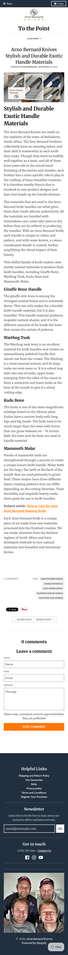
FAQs (34, 784)
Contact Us (44, 850)
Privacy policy (34, 788)
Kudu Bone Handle (53, 588)
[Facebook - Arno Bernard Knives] (27, 857)
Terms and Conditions (34, 792)
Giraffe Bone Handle (52, 579)
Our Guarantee (34, 780)
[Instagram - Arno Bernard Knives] (34, 857)
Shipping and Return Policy (34, 775)
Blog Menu (33, 38)
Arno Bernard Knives (39, 939)
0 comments (11, 578)
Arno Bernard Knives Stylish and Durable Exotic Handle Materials (34, 56)
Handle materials (53, 584)
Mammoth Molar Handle (50, 593)
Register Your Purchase (34, 796)
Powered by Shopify (34, 943)
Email (7, 671)
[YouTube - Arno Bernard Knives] (41, 857)
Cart (60, 3)
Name (6, 658)
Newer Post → (45, 619)
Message (8, 685)
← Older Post (23, 619)
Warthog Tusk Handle (51, 598)
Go (60, 828)
